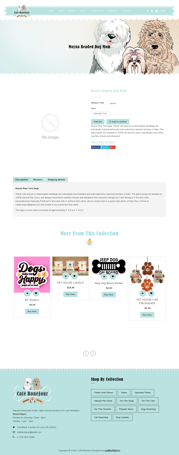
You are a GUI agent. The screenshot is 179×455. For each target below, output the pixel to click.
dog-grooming (148, 409)
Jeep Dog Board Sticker (109, 283)
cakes (124, 392)
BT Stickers (32, 300)
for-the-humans (102, 409)
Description (21, 179)
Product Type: (97, 103)
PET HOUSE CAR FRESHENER (147, 301)
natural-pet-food (103, 400)
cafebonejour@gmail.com (29, 432)
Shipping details (56, 179)
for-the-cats (148, 400)
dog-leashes (122, 417)
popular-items (126, 409)
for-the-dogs (127, 400)
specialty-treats (143, 392)
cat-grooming (101, 417)
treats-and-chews (103, 392)
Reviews (37, 179)
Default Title (100, 114)
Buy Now (32, 311)
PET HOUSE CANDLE (70, 283)
